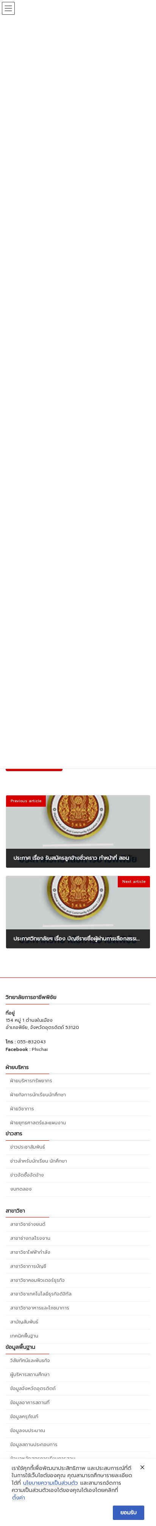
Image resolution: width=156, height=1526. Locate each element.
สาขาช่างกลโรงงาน (30, 1238)
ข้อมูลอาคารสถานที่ (30, 1402)
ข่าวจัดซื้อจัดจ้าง (27, 1175)
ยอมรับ (128, 1513)
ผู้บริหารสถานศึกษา (30, 1374)
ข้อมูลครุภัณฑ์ (24, 1416)
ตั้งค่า (18, 1498)
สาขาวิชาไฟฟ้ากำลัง (30, 1252)
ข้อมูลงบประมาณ (27, 1430)
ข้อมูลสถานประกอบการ (34, 1444)
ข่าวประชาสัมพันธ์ (27, 1147)
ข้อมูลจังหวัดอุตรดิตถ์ (33, 1388)
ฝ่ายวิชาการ (22, 1108)
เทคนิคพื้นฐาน (24, 1336)
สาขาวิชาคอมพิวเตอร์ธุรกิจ (37, 1280)
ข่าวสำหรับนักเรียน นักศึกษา (38, 1161)
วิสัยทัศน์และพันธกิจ (30, 1360)
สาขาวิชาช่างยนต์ (27, 1224)
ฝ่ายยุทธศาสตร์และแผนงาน (38, 1122)
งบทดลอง (21, 1189)
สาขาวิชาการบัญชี (28, 1266)
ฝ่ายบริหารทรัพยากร (31, 1080)
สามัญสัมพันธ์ (24, 1322)
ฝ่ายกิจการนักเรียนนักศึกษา (38, 1094)
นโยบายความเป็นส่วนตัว (50, 1483)
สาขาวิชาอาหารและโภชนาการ (39, 1308)
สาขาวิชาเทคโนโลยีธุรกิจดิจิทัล (41, 1294)
